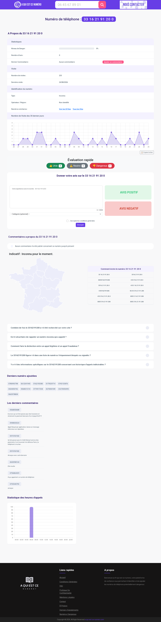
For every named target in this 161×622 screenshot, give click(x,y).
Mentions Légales (67, 597)
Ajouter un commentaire (113, 62)
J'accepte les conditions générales (82, 221)
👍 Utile (55, 165)
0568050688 (14, 410)
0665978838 (13, 394)
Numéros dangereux (68, 614)
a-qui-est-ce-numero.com (94, 619)
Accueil (63, 577)
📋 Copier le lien (147, 152)
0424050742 (13, 389)
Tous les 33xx (78, 109)
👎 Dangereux (102, 165)
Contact (63, 601)
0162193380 (38, 384)
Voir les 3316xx (65, 109)
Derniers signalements (69, 610)
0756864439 (14, 473)
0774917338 (38, 389)
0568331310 (25, 389)
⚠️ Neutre (77, 165)
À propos (63, 606)
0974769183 (14, 436)
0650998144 (14, 462)
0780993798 (13, 384)
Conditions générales (68, 582)
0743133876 (63, 384)
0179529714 (50, 384)
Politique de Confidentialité (65, 591)
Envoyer (80, 225)
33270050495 (63, 389)
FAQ (61, 586)
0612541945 (25, 384)
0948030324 (14, 423)
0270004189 (50, 389)
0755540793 (14, 484)
